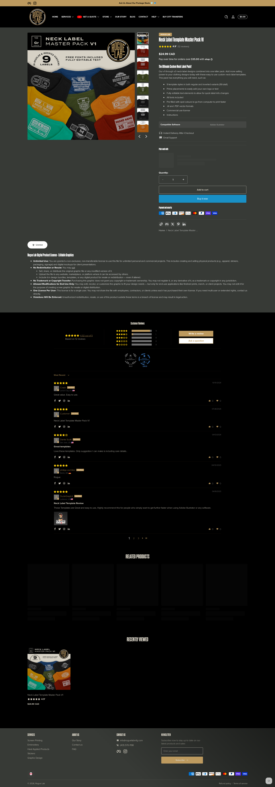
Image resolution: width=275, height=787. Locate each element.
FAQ (74, 749)
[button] (226, 16)
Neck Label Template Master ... (183, 230)
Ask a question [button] (196, 340)
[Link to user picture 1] (61, 518)
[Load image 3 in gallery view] (143, 63)
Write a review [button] (196, 333)
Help (154, 16)
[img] (61, 383)
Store (106, 16)
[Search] (226, 17)
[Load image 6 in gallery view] (143, 101)
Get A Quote (89, 16)
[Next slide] (146, 136)
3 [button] (138, 538)
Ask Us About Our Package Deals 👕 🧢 (137, 3)
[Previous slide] (139, 136)
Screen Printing (35, 740)
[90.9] (130, 359)
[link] (174, 46)
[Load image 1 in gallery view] (143, 38)
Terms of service (240, 783)
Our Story (76, 740)
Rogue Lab (165, 34)
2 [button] (133, 538)
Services (66, 16)
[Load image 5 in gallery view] (143, 88)
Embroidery (33, 744)
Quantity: (163, 172)
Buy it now (202, 199)
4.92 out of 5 (86, 335)
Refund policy (225, 783)
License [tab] (39, 244)
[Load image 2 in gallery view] (143, 51)
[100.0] (144, 359)
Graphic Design (35, 757)
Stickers (31, 753)
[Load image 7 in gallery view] (143, 114)
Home (162, 230)
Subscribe (180, 760)
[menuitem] (48, 740)
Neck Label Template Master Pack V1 (45, 694)
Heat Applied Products (38, 749)
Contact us (77, 744)
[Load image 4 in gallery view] (143, 76)
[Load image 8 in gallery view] (143, 126)
